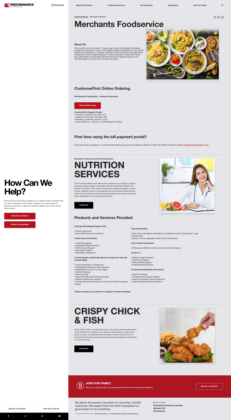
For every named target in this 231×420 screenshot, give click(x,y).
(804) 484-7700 (159, 408)
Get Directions (159, 411)
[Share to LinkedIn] (42, 416)
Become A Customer (17, 409)
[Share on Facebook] (214, 17)
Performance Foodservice (25, 5)
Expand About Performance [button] (84, 10)
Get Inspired (173, 5)
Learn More (83, 349)
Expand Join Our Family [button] (200, 10)
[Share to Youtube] (60, 416)
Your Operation (146, 5)
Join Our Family (199, 5)
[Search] (222, 5)
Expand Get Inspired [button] (173, 10)
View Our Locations (51, 409)
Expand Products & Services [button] (116, 10)
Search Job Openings (20, 224)
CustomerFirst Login (87, 105)
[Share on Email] (222, 17)
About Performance (84, 5)
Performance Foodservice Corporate (168, 405)
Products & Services (116, 5)
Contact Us (83, 205)
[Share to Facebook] (8, 416)
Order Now (59, 5)
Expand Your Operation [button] (146, 10)
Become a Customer (20, 216)
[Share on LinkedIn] (218, 17)
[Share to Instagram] (25, 416)
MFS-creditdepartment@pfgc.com (194, 145)
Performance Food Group (101, 413)
